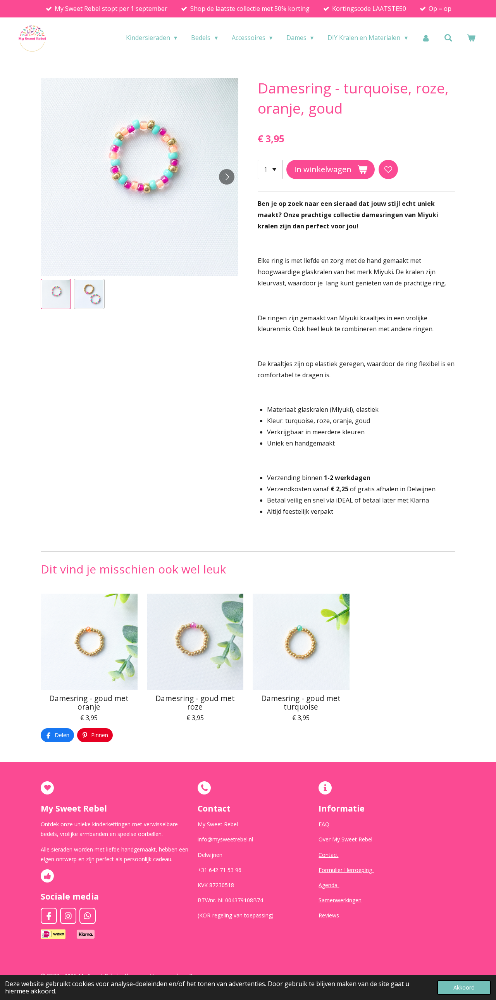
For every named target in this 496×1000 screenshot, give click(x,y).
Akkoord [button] (464, 987)
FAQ (324, 824)
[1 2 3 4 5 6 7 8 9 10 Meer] (270, 169)
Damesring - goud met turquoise (301, 703)
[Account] (426, 37)
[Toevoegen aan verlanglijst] (388, 169)
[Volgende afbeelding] (226, 177)
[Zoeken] (448, 37)
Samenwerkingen (340, 900)
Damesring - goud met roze (195, 703)
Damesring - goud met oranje (89, 703)
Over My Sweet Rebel (345, 839)
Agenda (329, 885)
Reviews (329, 915)
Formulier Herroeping (346, 870)
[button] (56, 294)
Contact (328, 854)
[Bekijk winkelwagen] (471, 37)
